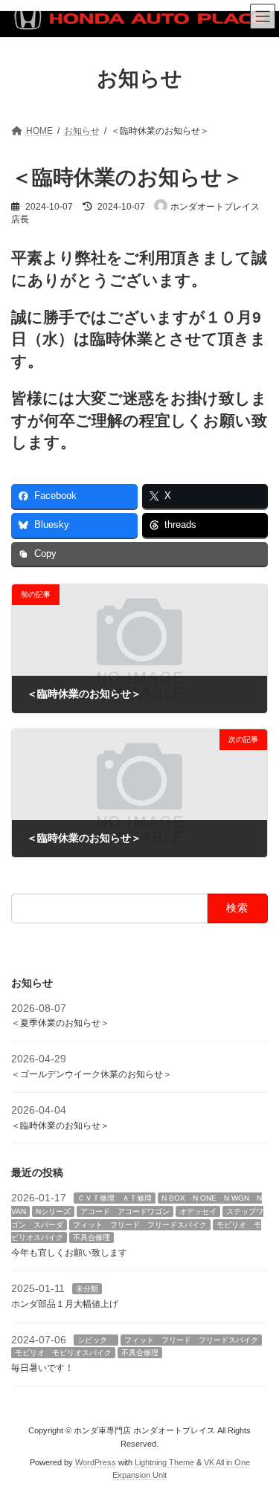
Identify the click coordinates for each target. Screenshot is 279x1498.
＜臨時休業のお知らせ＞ (60, 1125)
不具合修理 (91, 1237)
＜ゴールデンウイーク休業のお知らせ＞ (91, 1074)
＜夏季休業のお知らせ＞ (60, 1023)
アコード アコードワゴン (125, 1211)
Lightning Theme (164, 1461)
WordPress (95, 1461)
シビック (96, 1339)
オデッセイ (198, 1211)
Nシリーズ (53, 1211)
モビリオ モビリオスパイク (63, 1353)
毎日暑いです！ (42, 1368)
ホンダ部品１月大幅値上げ (64, 1303)
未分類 (87, 1289)
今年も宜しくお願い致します (69, 1252)
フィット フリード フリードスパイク (140, 1224)
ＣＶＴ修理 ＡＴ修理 (114, 1198)
